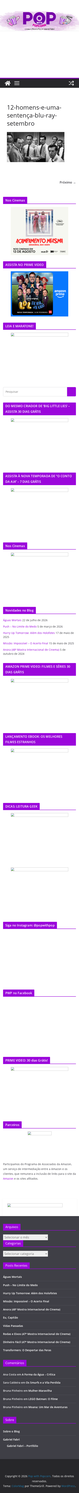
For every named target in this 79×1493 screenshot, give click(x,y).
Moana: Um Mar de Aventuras (47, 1407)
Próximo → (68, 182)
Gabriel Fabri (11, 1439)
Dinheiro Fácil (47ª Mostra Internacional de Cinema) (36, 1342)
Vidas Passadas (13, 1326)
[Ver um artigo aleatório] (71, 83)
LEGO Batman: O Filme (43, 1399)
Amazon (8, 1178)
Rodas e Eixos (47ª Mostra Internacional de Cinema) (36, 1334)
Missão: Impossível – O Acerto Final (25, 643)
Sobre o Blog (11, 1431)
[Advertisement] (39, 54)
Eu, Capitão (10, 1317)
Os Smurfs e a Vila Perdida (43, 1382)
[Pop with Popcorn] (39, 14)
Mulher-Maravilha (40, 1390)
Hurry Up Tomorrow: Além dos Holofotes (29, 633)
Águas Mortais (12, 620)
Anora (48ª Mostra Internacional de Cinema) (31, 649)
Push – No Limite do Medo (20, 626)
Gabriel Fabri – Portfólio (22, 1446)
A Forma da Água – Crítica (38, 1374)
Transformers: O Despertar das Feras (27, 1350)
